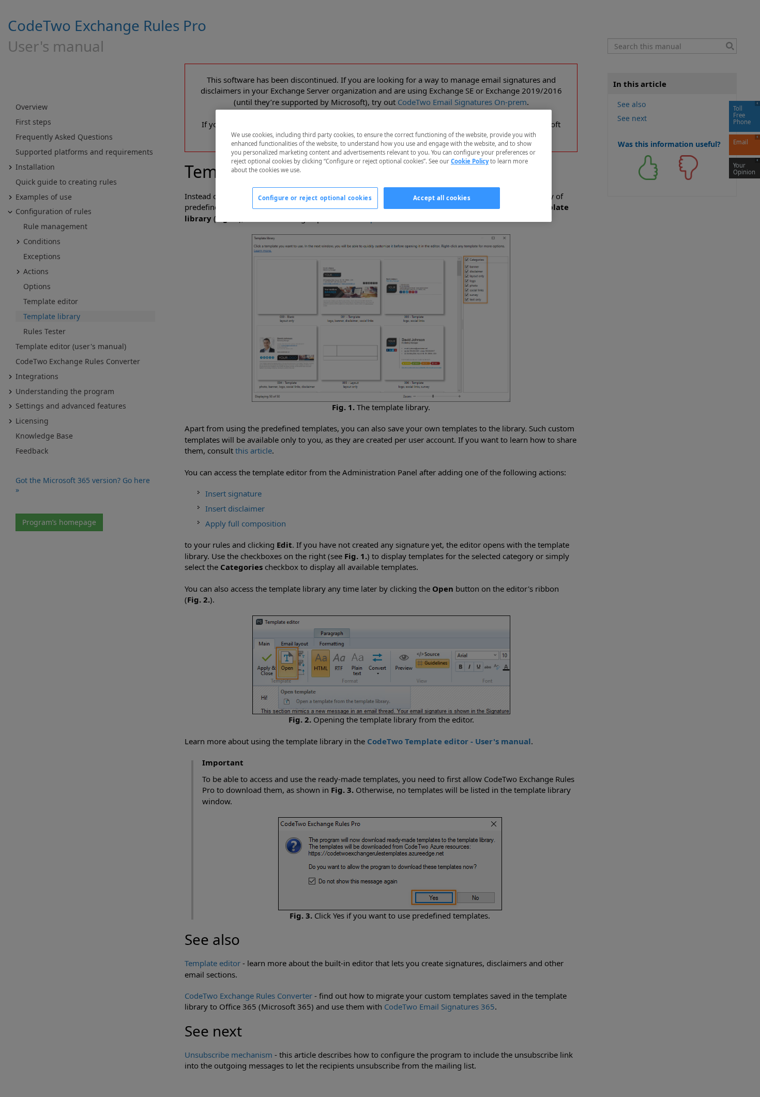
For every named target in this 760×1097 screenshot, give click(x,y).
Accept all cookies (441, 198)
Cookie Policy (470, 161)
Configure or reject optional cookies (315, 198)
